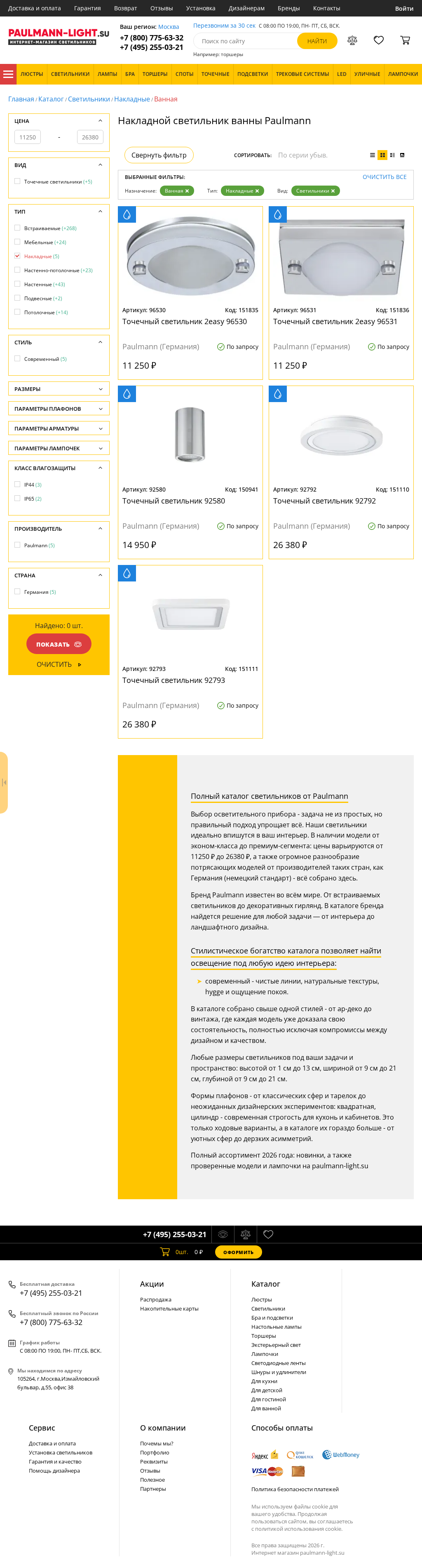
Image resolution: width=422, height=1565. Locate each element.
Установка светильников (60, 1452)
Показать (53, 644)
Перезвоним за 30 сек (224, 25)
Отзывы (161, 8)
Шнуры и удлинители (278, 1372)
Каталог (8, 74)
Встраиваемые (50, 228)
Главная (21, 99)
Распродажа (155, 1299)
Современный (45, 358)
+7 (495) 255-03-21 (151, 47)
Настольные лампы (276, 1326)
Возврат (125, 8)
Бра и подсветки (272, 1317)
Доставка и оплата (34, 8)
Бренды (289, 8)
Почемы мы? (156, 1443)
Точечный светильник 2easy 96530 (184, 321)
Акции (152, 1284)
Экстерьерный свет (276, 1344)
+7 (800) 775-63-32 (151, 37)
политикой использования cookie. (298, 1528)
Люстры (261, 1299)
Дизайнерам (247, 8)
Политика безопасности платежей (295, 1489)
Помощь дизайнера (54, 1470)
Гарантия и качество (55, 1461)
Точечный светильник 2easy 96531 (335, 321)
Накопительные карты (169, 1308)
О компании (163, 1428)
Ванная (174, 190)
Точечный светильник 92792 (324, 501)
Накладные (132, 99)
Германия (40, 591)
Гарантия (87, 8)
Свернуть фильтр (159, 155)
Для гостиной (268, 1399)
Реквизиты (154, 1461)
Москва (168, 27)
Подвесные (43, 298)
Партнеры (153, 1488)
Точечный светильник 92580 (173, 501)
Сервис (42, 1428)
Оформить (238, 1252)
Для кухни (264, 1381)
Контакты (326, 8)
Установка (201, 8)
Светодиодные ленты (278, 1363)
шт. (182, 1252)
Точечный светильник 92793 (173, 680)
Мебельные (45, 242)
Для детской (266, 1390)
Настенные (44, 284)
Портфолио (154, 1452)
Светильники (89, 99)
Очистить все (385, 177)
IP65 (33, 498)
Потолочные (46, 312)
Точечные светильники (58, 181)
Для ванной (266, 1408)
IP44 (33, 484)
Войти (404, 8)
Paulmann (39, 545)
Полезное (152, 1479)
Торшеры (263, 1335)
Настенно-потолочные (58, 270)
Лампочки (264, 1354)
